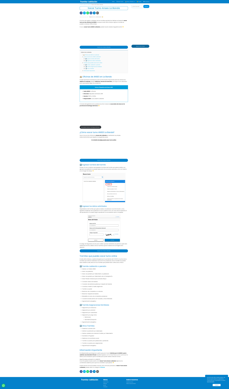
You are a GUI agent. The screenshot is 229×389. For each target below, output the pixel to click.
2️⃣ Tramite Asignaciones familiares (94, 66)
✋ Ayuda (139, 1)
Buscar (146, 6)
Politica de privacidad (131, 383)
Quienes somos (129, 382)
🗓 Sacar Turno (120, 1)
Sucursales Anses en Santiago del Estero (90, 127)
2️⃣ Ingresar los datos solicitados (93, 60)
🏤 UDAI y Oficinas (129, 1)
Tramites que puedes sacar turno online (93, 62)
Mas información (210, 381)
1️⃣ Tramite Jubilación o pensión (92, 64)
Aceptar (216, 385)
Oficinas (105, 383)
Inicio (113, 1)
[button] (3, 385)
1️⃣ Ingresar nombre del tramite (92, 58)
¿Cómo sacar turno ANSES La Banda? (92, 56)
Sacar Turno (105, 382)
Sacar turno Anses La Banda (103, 47)
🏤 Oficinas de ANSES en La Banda (91, 55)
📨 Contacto (146, 1)
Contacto (105, 386)
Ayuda (104, 385)
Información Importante (89, 70)
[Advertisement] (104, 37)
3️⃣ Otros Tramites (90, 68)
